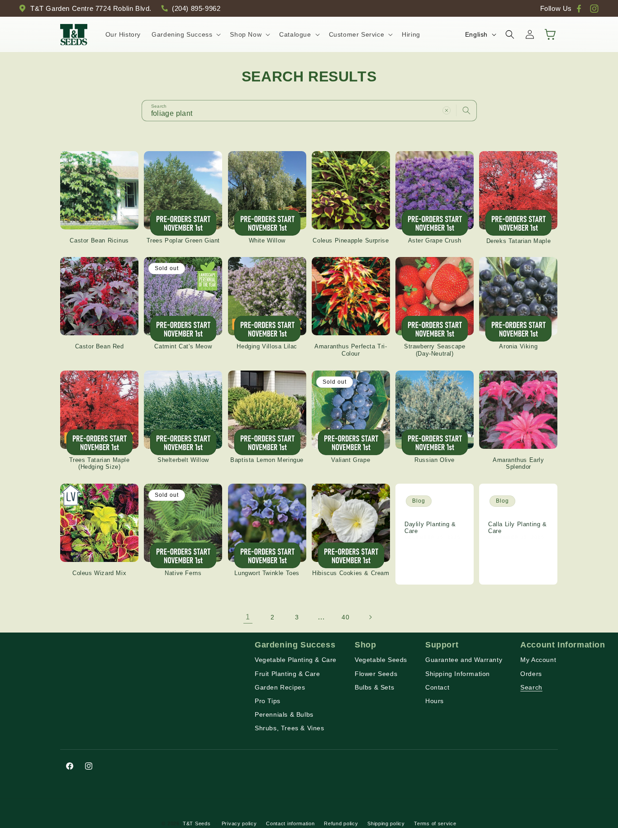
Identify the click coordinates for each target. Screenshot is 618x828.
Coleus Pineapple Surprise (351, 240)
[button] (185, 34)
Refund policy (341, 823)
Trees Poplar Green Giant (183, 240)
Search (531, 687)
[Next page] (370, 617)
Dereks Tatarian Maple (518, 240)
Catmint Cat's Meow (183, 346)
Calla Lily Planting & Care (517, 528)
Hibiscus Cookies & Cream (350, 573)
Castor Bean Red (99, 346)
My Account (538, 660)
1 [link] (248, 617)
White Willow (267, 240)
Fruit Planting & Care (287, 673)
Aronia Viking (518, 346)
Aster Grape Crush (434, 240)
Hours (434, 701)
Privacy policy (239, 823)
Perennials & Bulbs (284, 715)
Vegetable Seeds (381, 660)
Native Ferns (183, 573)
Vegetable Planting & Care (296, 660)
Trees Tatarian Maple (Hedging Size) (99, 464)
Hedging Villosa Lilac (267, 346)
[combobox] (309, 110)
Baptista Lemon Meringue (267, 460)
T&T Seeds (196, 823)
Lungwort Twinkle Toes (266, 573)
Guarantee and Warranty (463, 660)
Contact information (290, 823)
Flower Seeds (376, 673)
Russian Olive (434, 460)
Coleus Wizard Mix (99, 573)
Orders (531, 673)
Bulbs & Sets (374, 687)
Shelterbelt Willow (183, 460)
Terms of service (435, 823)
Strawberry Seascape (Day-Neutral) (434, 350)
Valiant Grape (350, 460)
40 (345, 617)
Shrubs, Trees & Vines (289, 728)
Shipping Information (457, 673)
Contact (437, 687)
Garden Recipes (280, 687)
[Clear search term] (446, 110)
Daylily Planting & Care (430, 528)
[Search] (466, 110)
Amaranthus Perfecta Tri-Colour (350, 350)
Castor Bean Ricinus (99, 240)
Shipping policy (386, 823)
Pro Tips (267, 701)
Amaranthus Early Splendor (518, 464)
